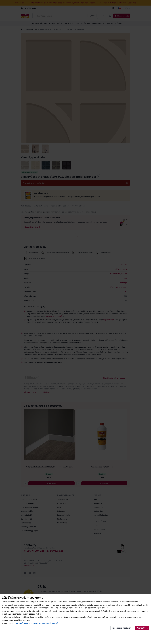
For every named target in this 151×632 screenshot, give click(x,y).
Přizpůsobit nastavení (122, 628)
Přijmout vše (142, 628)
